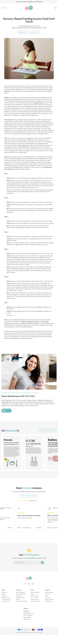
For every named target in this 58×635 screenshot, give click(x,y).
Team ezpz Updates (35, 601)
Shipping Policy (48, 601)
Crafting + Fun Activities (21, 601)
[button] (3, 517)
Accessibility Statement (24, 632)
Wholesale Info (26, 619)
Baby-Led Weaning (20, 592)
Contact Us (47, 594)
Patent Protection (35, 599)
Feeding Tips (19, 595)
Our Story (33, 594)
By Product (4, 592)
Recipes (18, 599)
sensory (23, 115)
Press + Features (34, 597)
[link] (29, 508)
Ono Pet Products (6, 601)
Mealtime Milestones (21, 594)
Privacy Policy (32, 632)
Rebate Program (27, 617)
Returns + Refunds (49, 599)
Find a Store (48, 597)
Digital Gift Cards (6, 597)
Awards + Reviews (35, 595)
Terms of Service (39, 632)
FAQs (46, 595)
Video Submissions (27, 615)
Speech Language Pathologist (29, 321)
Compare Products (6, 599)
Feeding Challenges (20, 597)
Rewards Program (49, 592)
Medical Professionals (28, 613)
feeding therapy (38, 103)
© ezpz (17, 632)
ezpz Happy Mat (23, 145)
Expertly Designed (35, 592)
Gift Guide (4, 595)
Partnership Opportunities (26, 611)
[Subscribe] (42, 562)
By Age (3, 594)
